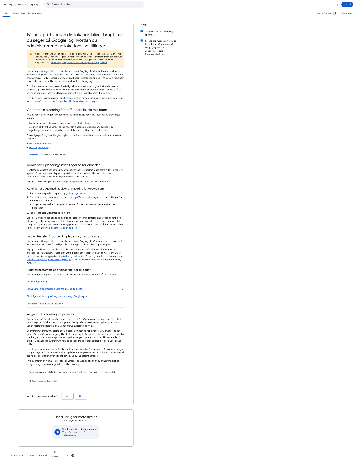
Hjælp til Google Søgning (23, 4)
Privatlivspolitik (30, 455)
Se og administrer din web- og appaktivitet (159, 33)
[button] (5, 4)
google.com (77, 193)
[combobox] (98, 4)
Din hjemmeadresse (39, 143)
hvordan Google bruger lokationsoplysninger (49, 259)
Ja (67, 396)
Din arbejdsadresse (38, 147)
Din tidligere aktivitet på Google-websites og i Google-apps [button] (57, 296)
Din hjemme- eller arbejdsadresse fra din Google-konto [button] (54, 289)
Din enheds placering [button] (37, 281)
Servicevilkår (43, 455)
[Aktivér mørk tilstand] (72, 455)
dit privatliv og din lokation (71, 256)
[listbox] (60, 455)
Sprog (56, 452)
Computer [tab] (33, 155)
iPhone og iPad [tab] (60, 155)
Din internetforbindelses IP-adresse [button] (45, 303)
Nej (80, 396)
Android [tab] (46, 155)
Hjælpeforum (347, 13)
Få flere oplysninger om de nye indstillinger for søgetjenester (79, 62)
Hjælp (6, 13)
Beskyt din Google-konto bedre (27, 13)
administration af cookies (64, 228)
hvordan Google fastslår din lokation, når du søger (72, 101)
